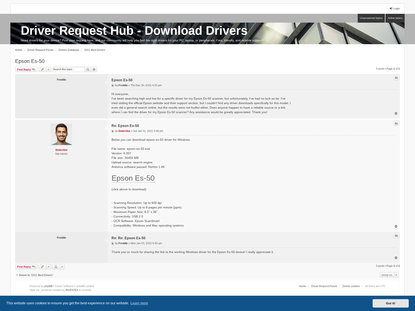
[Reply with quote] (396, 77)
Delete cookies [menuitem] (351, 286)
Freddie (61, 79)
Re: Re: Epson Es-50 (128, 238)
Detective (61, 150)
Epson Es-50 (30, 61)
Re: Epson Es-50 (125, 126)
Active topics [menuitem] (395, 18)
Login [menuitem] (396, 8)
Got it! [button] (390, 303)
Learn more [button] (139, 303)
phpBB (48, 286)
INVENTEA (71, 290)
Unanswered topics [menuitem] (371, 18)
